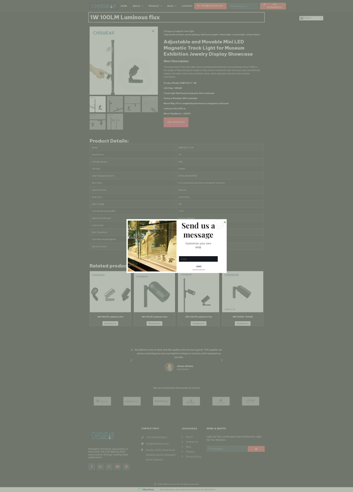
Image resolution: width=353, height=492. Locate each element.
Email (181, 254)
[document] (176, 246)
